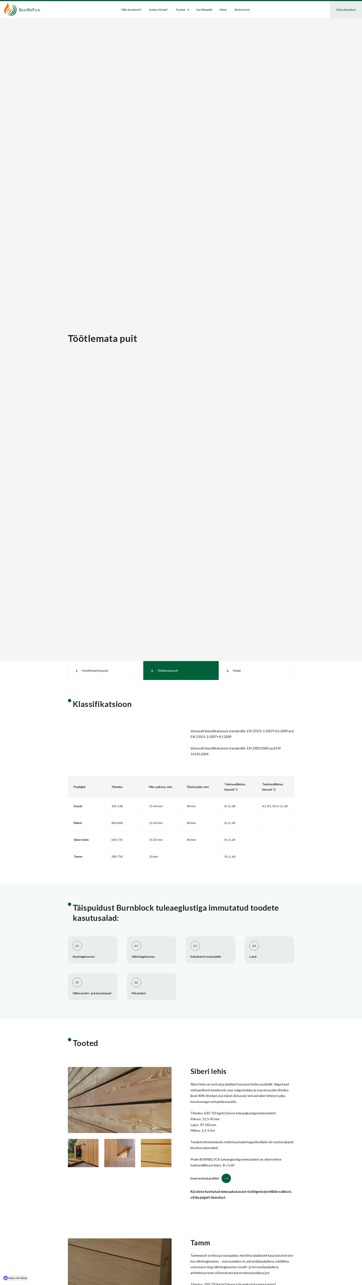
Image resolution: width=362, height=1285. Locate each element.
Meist (223, 9)
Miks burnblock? (131, 9)
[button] (181, 9)
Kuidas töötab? (158, 9)
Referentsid (242, 9)
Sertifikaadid (204, 9)
